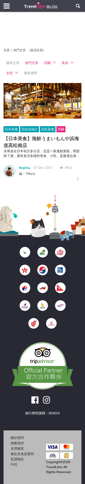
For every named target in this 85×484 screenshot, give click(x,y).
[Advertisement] (42, 33)
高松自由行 (29, 129)
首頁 (7, 50)
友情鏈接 (17, 448)
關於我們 (17, 438)
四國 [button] (47, 63)
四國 (61, 129)
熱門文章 (20, 50)
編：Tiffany (27, 173)
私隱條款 (17, 459)
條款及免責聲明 (22, 454)
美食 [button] (65, 63)
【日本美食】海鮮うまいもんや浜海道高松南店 (41, 142)
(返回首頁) (37, 50)
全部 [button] (9, 73)
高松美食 (47, 129)
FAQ (14, 464)
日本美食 (11, 129)
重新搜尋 (30, 73)
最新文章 (12, 63)
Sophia (24, 168)
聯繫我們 (17, 443)
